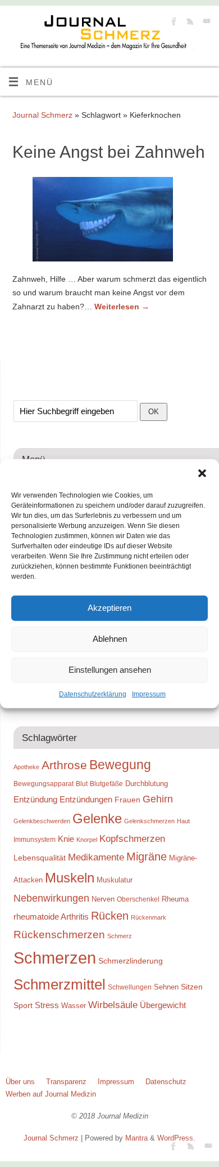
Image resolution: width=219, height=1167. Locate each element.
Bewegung (120, 765)
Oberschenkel (138, 899)
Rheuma (175, 899)
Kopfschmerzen (132, 838)
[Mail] (205, 23)
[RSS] (189, 23)
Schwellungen (130, 987)
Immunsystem (34, 840)
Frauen (127, 799)
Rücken (110, 915)
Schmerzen (54, 957)
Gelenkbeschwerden (41, 821)
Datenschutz (165, 1081)
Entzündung (35, 799)
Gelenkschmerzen (149, 821)
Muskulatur (115, 880)
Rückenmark (148, 917)
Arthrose (64, 765)
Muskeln (69, 877)
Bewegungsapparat (43, 784)
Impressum (149, 694)
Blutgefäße (106, 784)
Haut (183, 821)
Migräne (146, 856)
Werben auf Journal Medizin (51, 1094)
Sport (23, 1005)
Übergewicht (163, 1005)
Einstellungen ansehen (110, 670)
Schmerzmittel (59, 984)
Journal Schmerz (42, 114)
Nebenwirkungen (51, 898)
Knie (66, 839)
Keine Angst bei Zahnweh (108, 152)
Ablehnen (110, 639)
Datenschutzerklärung (92, 694)
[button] (202, 472)
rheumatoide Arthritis (51, 916)
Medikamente (96, 857)
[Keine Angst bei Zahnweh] (109, 221)
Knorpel (86, 839)
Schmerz (119, 936)
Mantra (136, 1138)
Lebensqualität (39, 857)
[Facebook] (173, 23)
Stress (47, 1005)
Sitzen (192, 986)
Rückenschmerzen (59, 934)
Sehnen (166, 987)
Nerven (103, 899)
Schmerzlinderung (130, 960)
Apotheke (26, 767)
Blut (82, 784)
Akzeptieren (109, 608)
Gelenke (97, 818)
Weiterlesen (121, 306)
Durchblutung (146, 783)
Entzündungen (86, 799)
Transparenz (66, 1081)
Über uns (20, 1081)
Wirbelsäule (113, 1004)
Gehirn (158, 799)
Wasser (73, 1005)
